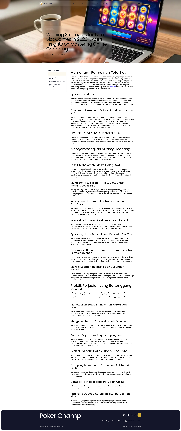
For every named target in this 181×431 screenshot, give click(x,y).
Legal (139, 426)
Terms (135, 426)
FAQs (119, 421)
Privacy (130, 426)
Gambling (50, 29)
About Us (125, 426)
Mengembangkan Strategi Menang (55, 77)
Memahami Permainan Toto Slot (56, 74)
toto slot (113, 87)
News (113, 421)
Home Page (106, 421)
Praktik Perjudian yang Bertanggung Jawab (54, 85)
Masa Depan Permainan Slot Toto (57, 89)
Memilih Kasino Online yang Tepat (57, 81)
